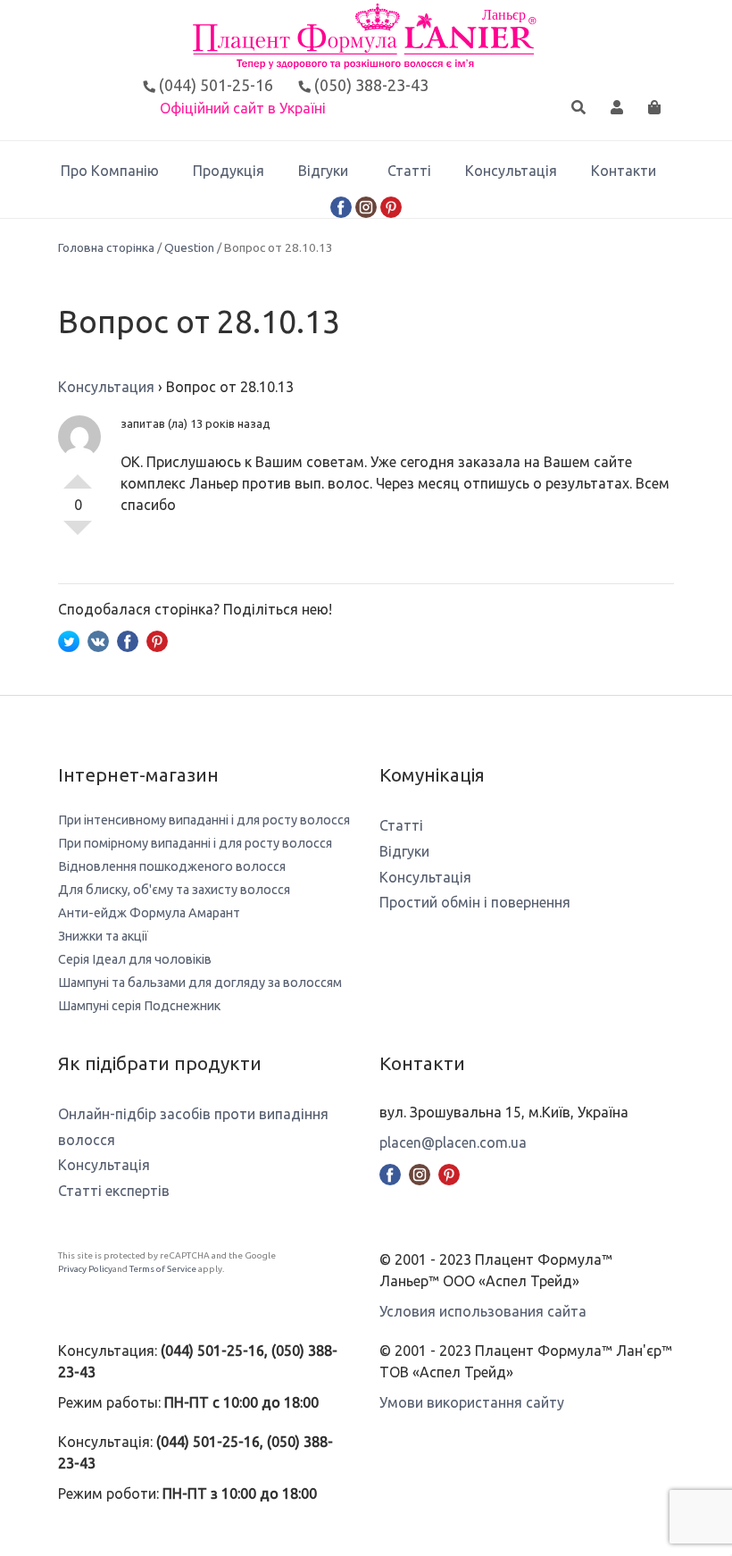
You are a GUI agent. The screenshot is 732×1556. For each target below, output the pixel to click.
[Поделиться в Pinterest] (157, 640)
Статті (409, 171)
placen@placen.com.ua (453, 1142)
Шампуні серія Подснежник (139, 1006)
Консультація (511, 171)
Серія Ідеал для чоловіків (135, 959)
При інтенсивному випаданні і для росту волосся (204, 820)
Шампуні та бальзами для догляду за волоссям (200, 982)
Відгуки (323, 171)
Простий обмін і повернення (474, 902)
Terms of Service (162, 1269)
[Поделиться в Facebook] (127, 640)
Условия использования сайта (482, 1311)
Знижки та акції (103, 936)
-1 (77, 535)
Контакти (623, 171)
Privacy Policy (85, 1269)
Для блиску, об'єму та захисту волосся (174, 890)
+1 (77, 474)
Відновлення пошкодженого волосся (172, 866)
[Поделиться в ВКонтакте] (98, 640)
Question (189, 247)
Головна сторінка (106, 247)
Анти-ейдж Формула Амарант (149, 913)
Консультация (106, 387)
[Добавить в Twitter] (68, 640)
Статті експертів (114, 1191)
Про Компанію (110, 171)
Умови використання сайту (471, 1402)
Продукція (228, 171)
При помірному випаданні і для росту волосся (195, 843)
